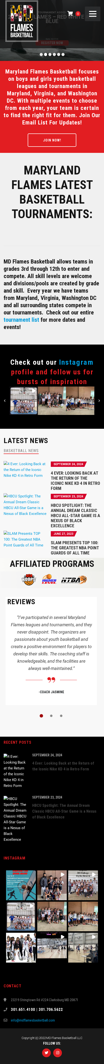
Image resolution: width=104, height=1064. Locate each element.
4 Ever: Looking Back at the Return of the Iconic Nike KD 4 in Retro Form (75, 480)
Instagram (76, 362)
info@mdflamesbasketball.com (33, 1020)
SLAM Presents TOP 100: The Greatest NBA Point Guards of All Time (75, 547)
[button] (24, 401)
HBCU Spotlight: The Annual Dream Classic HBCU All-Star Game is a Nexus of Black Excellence (75, 515)
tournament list (21, 319)
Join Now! (52, 140)
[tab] (21, 450)
